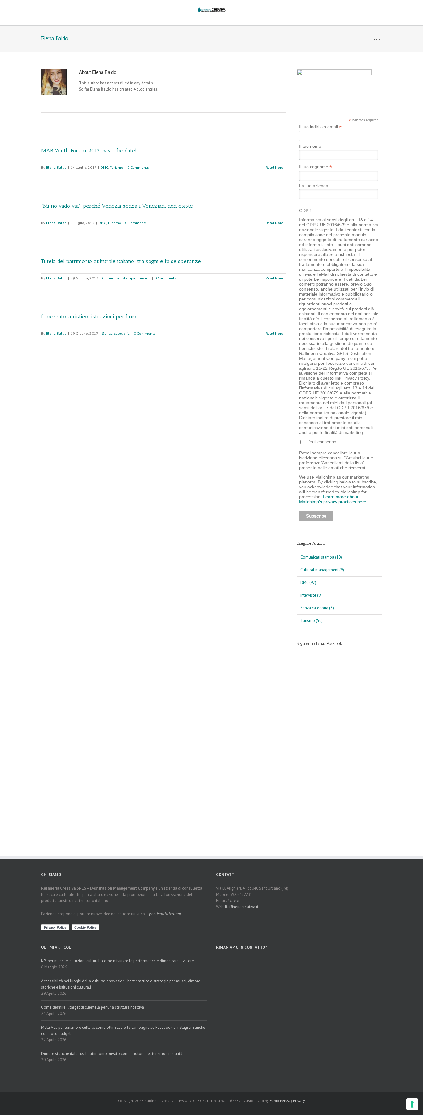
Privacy (299, 1100)
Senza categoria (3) (317, 608)
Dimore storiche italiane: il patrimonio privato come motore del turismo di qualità (111, 1053)
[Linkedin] (164, 106)
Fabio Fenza (280, 1100)
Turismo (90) (311, 620)
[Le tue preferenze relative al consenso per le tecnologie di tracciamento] (412, 1104)
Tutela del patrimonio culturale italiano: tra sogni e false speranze (121, 261)
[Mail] (174, 106)
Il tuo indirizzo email (320, 127)
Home (376, 39)
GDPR (305, 210)
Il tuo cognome (315, 167)
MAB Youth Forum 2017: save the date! (89, 150)
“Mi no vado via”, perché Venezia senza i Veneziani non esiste (117, 205)
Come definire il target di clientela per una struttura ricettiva (92, 1007)
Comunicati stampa (118, 278)
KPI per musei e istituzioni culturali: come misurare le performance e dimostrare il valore (117, 961)
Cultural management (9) (322, 569)
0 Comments (138, 167)
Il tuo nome (310, 146)
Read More (274, 167)
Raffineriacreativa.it (241, 906)
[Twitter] (154, 106)
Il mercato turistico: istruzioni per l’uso (89, 316)
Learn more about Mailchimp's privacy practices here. (333, 499)
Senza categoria (116, 333)
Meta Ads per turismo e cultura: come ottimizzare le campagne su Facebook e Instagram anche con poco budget (123, 1030)
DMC (104, 167)
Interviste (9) (311, 595)
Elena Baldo (56, 167)
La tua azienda (313, 185)
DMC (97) (308, 582)
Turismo (116, 167)
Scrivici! (234, 900)
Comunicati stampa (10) (321, 557)
